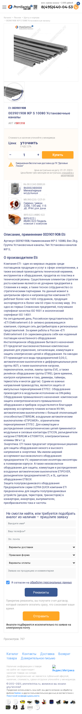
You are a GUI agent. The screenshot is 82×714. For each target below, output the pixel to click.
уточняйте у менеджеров (67, 174)
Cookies (17, 693)
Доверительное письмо (38, 658)
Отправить (41, 616)
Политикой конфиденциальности (23, 696)
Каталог (12, 654)
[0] (75, 6)
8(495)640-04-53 (57, 7)
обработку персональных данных (51, 582)
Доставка (47, 654)
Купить (57, 155)
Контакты (29, 654)
